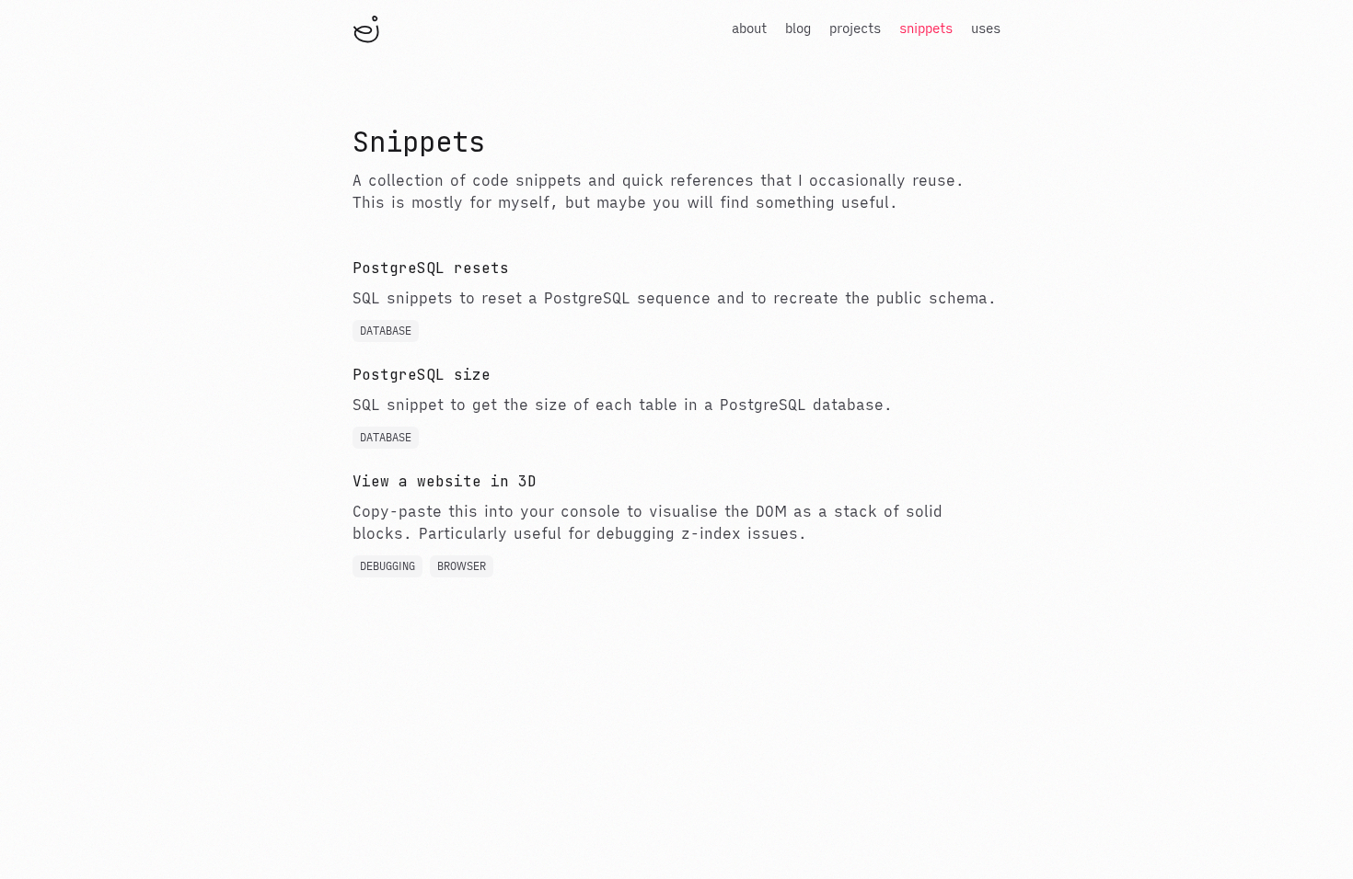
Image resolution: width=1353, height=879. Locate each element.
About (749, 28)
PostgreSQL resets (431, 268)
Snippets (926, 28)
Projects (855, 28)
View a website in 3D (445, 481)
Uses (985, 28)
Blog (798, 28)
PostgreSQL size (422, 374)
